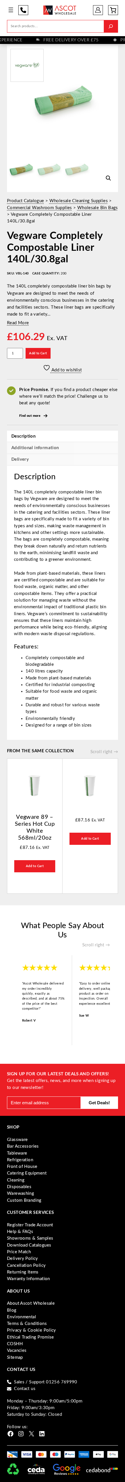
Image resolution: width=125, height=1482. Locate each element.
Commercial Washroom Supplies (39, 208)
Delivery (20, 459)
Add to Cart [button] (35, 866)
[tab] (62, 459)
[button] (108, 178)
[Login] (98, 9)
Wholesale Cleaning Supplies (78, 201)
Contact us (24, 1389)
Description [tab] (23, 436)
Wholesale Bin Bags (97, 208)
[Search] (111, 26)
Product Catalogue (25, 201)
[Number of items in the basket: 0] (113, 10)
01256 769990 (23, 10)
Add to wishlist (66, 370)
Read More (18, 323)
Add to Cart (38, 353)
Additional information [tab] (35, 448)
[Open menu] (11, 10)
